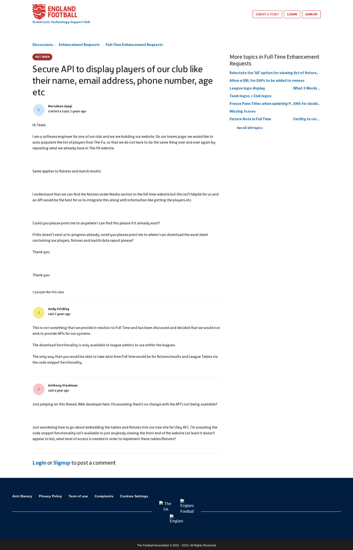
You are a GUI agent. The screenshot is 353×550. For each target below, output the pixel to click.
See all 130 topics (250, 128)
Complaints (104, 496)
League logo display (247, 88)
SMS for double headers (314, 103)
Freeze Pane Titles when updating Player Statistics (273, 103)
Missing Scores (243, 111)
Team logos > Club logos (251, 96)
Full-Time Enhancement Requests (134, 44)
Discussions (42, 44)
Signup (61, 462)
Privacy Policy (50, 496)
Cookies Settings (134, 496)
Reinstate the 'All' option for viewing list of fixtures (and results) (285, 72)
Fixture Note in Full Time (250, 119)
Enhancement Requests (79, 44)
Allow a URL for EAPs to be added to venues (267, 80)
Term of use (78, 496)
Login (39, 462)
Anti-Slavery (22, 496)
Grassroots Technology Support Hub (61, 22)
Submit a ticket (267, 14)
